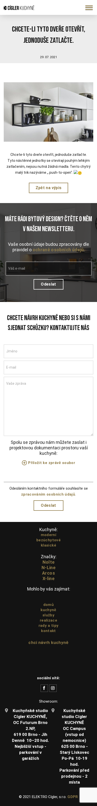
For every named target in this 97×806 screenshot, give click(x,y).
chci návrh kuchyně (48, 642)
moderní (48, 535)
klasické (48, 545)
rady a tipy (49, 625)
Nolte (49, 562)
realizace (48, 620)
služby (48, 615)
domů (48, 604)
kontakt (48, 631)
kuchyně (48, 610)
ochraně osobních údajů (58, 249)
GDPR (72, 797)
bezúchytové (48, 540)
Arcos (48, 573)
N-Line (48, 567)
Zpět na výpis (48, 187)
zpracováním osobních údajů (48, 494)
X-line (48, 578)
